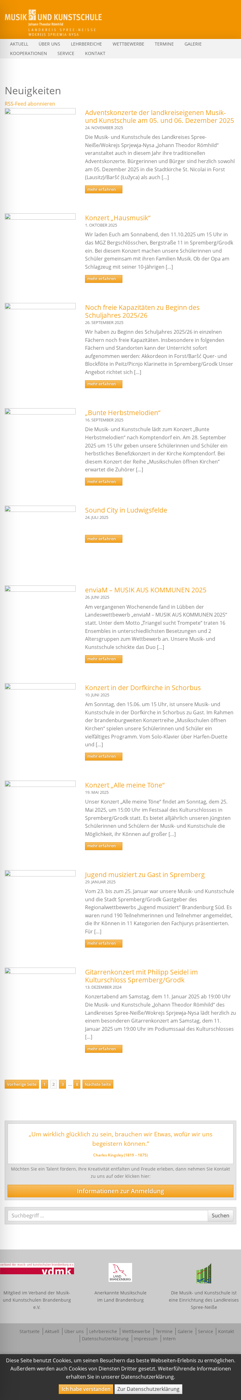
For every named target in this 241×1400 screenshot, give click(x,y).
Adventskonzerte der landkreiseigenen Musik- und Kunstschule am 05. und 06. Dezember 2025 (159, 116)
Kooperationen (28, 53)
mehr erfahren (102, 189)
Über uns (49, 44)
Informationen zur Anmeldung (120, 1191)
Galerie (193, 44)
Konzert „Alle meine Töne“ (124, 785)
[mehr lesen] (40, 133)
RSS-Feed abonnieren (30, 103)
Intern (169, 1339)
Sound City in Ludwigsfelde (126, 510)
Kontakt (95, 53)
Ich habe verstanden (86, 1389)
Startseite (29, 1331)
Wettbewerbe (128, 44)
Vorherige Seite (21, 1084)
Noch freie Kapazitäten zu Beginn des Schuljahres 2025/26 (142, 311)
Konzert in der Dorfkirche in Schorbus (143, 687)
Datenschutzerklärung (105, 1339)
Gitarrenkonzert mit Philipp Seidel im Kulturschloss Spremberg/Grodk (141, 976)
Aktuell (19, 44)
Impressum (146, 1339)
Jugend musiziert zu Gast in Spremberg (145, 874)
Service (65, 53)
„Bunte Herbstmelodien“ (122, 412)
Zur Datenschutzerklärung (148, 1389)
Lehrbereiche (86, 44)
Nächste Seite (98, 1084)
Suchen (220, 1215)
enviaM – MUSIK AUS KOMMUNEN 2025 (145, 589)
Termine (164, 44)
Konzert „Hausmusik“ (117, 217)
